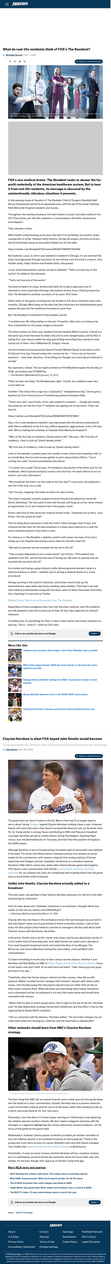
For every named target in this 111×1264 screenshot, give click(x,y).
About (11, 1231)
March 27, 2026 (50, 913)
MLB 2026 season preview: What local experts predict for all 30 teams (46, 1178)
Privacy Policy (16, 1241)
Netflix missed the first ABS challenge (48, 1146)
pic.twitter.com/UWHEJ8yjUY (45, 910)
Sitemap (44, 1236)
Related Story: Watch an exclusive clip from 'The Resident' (40, 600)
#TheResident (70, 367)
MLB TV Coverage (24, 1213)
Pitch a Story (89, 1236)
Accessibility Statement (21, 1246)
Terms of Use (47, 1241)
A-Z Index (13, 1236)
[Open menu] (7, 4)
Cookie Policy (70, 1241)
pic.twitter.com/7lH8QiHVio (30, 371)
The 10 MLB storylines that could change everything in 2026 (41, 1183)
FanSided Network (92, 1231)
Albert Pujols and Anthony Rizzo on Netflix (71, 963)
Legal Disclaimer (91, 1241)
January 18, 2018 (49, 375)
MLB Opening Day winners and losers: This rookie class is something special (48, 1174)
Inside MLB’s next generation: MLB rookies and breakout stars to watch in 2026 (51, 1187)
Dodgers (34, 824)
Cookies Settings (49, 1246)
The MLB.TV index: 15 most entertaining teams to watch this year (43, 1192)
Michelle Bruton (14, 55)
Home (11, 1213)
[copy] (25, 61)
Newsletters (69, 1236)
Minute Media (16, 1254)
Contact (44, 1231)
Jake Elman (11, 749)
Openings (68, 1231)
